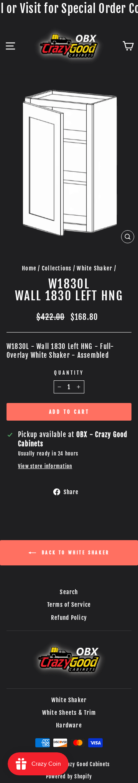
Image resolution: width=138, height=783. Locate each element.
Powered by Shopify (69, 776)
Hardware (69, 725)
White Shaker (94, 268)
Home (29, 268)
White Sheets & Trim (69, 712)
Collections (57, 268)
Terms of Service (69, 604)
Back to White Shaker (74, 552)
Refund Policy (69, 617)
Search (69, 592)
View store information (45, 466)
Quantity (69, 373)
